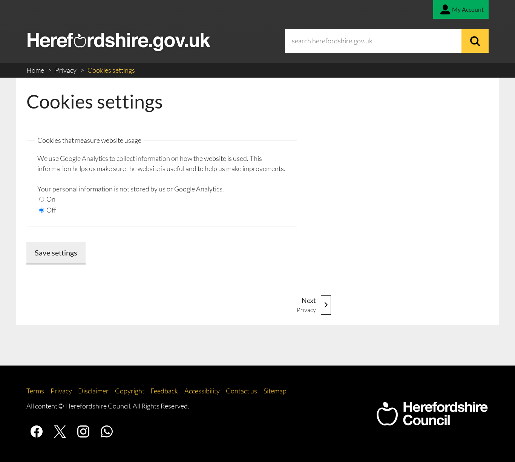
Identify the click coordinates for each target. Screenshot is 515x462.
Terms (35, 391)
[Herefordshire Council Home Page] (432, 422)
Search (475, 41)
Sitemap (275, 391)
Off (50, 210)
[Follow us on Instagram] (83, 431)
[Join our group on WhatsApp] (107, 431)
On (50, 199)
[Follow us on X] (60, 431)
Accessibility (202, 391)
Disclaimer (93, 391)
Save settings (56, 252)
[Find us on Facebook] (36, 431)
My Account (468, 9)
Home (35, 70)
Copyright (129, 391)
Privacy (66, 70)
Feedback (164, 391)
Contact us (241, 391)
